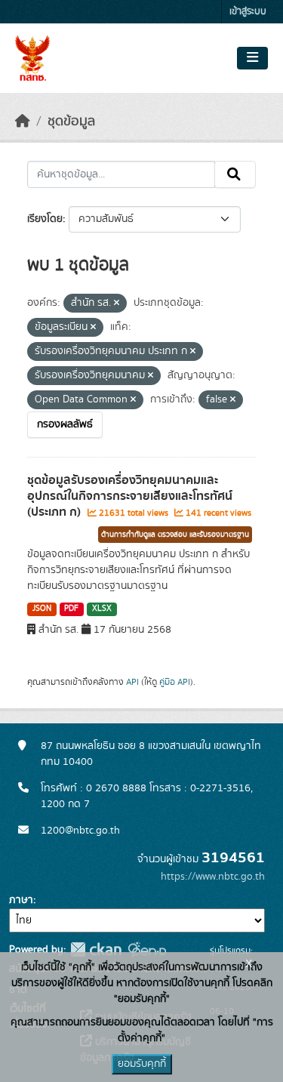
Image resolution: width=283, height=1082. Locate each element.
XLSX (102, 609)
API (132, 682)
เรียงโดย (45, 219)
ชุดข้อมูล (71, 121)
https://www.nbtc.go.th (213, 876)
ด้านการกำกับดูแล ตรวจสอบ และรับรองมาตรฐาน (175, 534)
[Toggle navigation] (252, 58)
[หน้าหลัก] (22, 121)
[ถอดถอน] (116, 303)
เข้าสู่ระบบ (247, 12)
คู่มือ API (174, 682)
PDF (71, 609)
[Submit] (235, 174)
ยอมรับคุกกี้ (142, 1063)
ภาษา (21, 900)
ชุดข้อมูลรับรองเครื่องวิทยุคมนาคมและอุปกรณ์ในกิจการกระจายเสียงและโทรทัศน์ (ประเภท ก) (129, 496)
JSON (41, 609)
